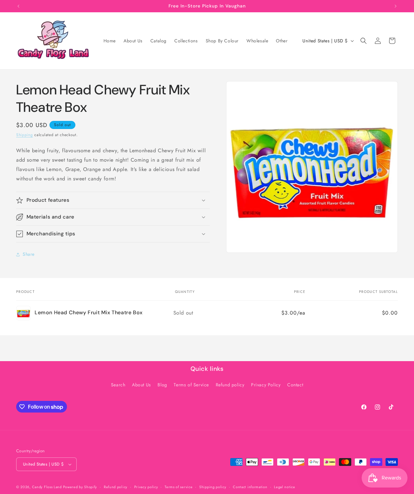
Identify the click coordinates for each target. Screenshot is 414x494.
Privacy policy (146, 486)
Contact (295, 384)
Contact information (250, 486)
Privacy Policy (265, 384)
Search (118, 384)
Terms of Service (191, 384)
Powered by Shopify (80, 486)
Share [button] (29, 254)
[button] (363, 41)
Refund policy (230, 384)
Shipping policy (212, 486)
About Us (141, 384)
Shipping (24, 135)
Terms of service (178, 486)
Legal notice (284, 486)
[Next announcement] (395, 6)
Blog (162, 384)
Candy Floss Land (47, 486)
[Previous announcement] (18, 6)
